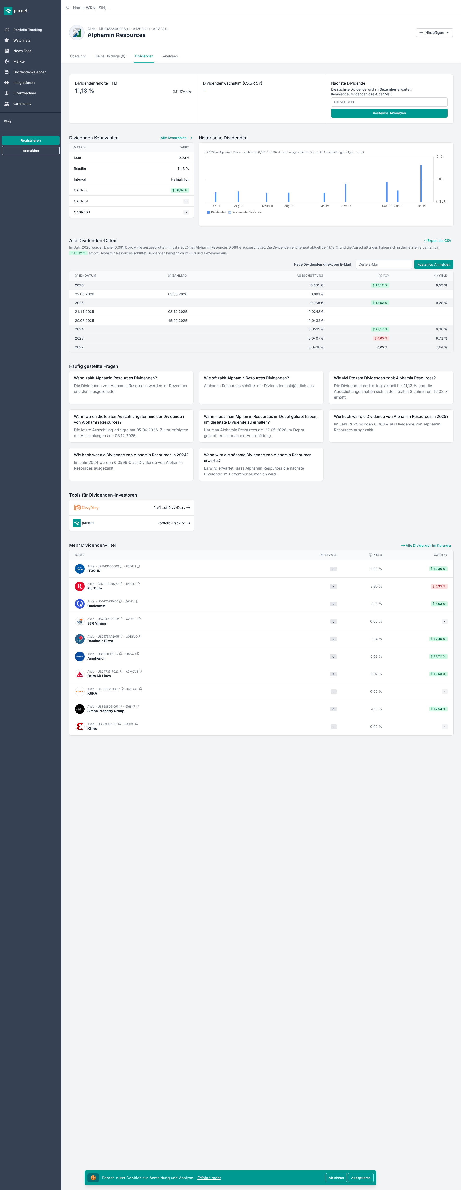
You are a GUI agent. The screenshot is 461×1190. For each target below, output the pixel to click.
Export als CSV (438, 240)
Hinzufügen (434, 32)
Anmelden (31, 150)
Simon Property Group (105, 711)
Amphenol (95, 658)
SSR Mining (96, 623)
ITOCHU (93, 571)
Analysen (170, 56)
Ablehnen (336, 1178)
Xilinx (92, 728)
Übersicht (78, 56)
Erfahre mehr (209, 1177)
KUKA (92, 693)
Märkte (19, 61)
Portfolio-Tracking (27, 30)
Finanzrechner (24, 93)
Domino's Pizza (100, 641)
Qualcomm (96, 606)
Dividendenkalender (29, 72)
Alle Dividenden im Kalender (428, 545)
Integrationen (24, 82)
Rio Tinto (94, 588)
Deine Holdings (110, 56)
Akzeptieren (360, 1178)
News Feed (22, 51)
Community (22, 104)
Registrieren (31, 140)
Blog (7, 121)
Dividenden (144, 56)
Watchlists (21, 40)
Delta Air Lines (99, 676)
